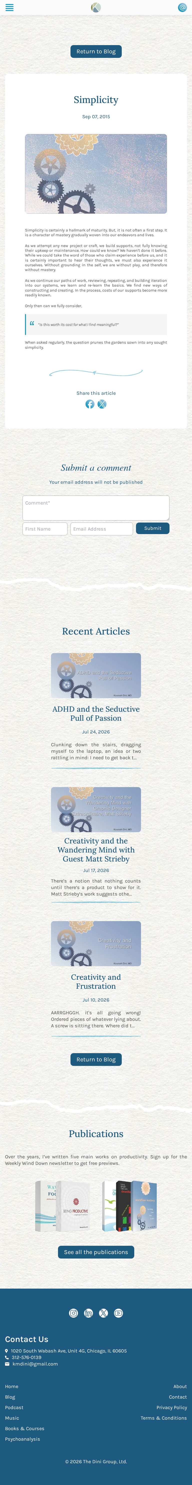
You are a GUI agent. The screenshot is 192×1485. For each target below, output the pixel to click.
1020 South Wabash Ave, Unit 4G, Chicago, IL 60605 (69, 1351)
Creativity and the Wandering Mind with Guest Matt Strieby (96, 849)
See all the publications (96, 1252)
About (180, 1386)
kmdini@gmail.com (35, 1364)
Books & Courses (24, 1428)
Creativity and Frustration (96, 981)
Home (11, 1386)
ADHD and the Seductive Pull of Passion (96, 713)
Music (12, 1418)
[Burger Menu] (9, 7)
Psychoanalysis (22, 1439)
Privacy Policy (171, 1407)
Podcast (14, 1407)
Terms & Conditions (164, 1418)
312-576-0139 (27, 1357)
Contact (178, 1397)
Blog (10, 1397)
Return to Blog (96, 51)
